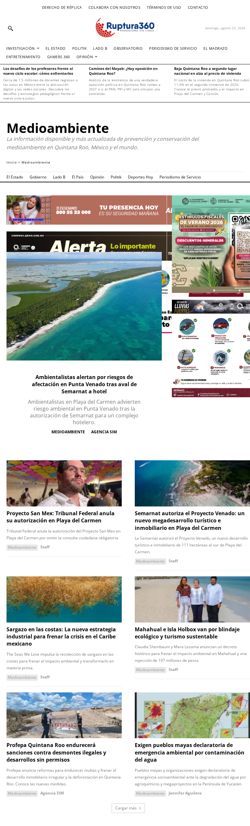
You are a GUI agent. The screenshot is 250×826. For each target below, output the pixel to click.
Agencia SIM (104, 432)
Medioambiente (68, 432)
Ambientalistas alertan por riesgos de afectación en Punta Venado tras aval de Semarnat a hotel (84, 384)
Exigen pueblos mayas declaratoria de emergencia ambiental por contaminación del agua (189, 752)
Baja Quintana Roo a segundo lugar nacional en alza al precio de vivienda (207, 71)
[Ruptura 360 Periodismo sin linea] (125, 27)
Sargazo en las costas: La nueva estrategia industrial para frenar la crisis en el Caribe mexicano (61, 637)
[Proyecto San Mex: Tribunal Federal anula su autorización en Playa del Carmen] (64, 483)
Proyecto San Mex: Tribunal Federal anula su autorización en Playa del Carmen (61, 517)
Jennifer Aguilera (185, 793)
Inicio (12, 162)
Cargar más (126, 808)
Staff (44, 547)
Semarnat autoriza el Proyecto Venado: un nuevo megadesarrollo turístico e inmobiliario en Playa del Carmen (190, 520)
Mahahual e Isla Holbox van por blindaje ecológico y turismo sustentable (187, 633)
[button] (10, 28)
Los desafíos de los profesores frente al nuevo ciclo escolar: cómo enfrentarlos (38, 71)
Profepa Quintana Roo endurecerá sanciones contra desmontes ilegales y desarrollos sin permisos (56, 752)
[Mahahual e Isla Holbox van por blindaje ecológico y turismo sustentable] (192, 599)
